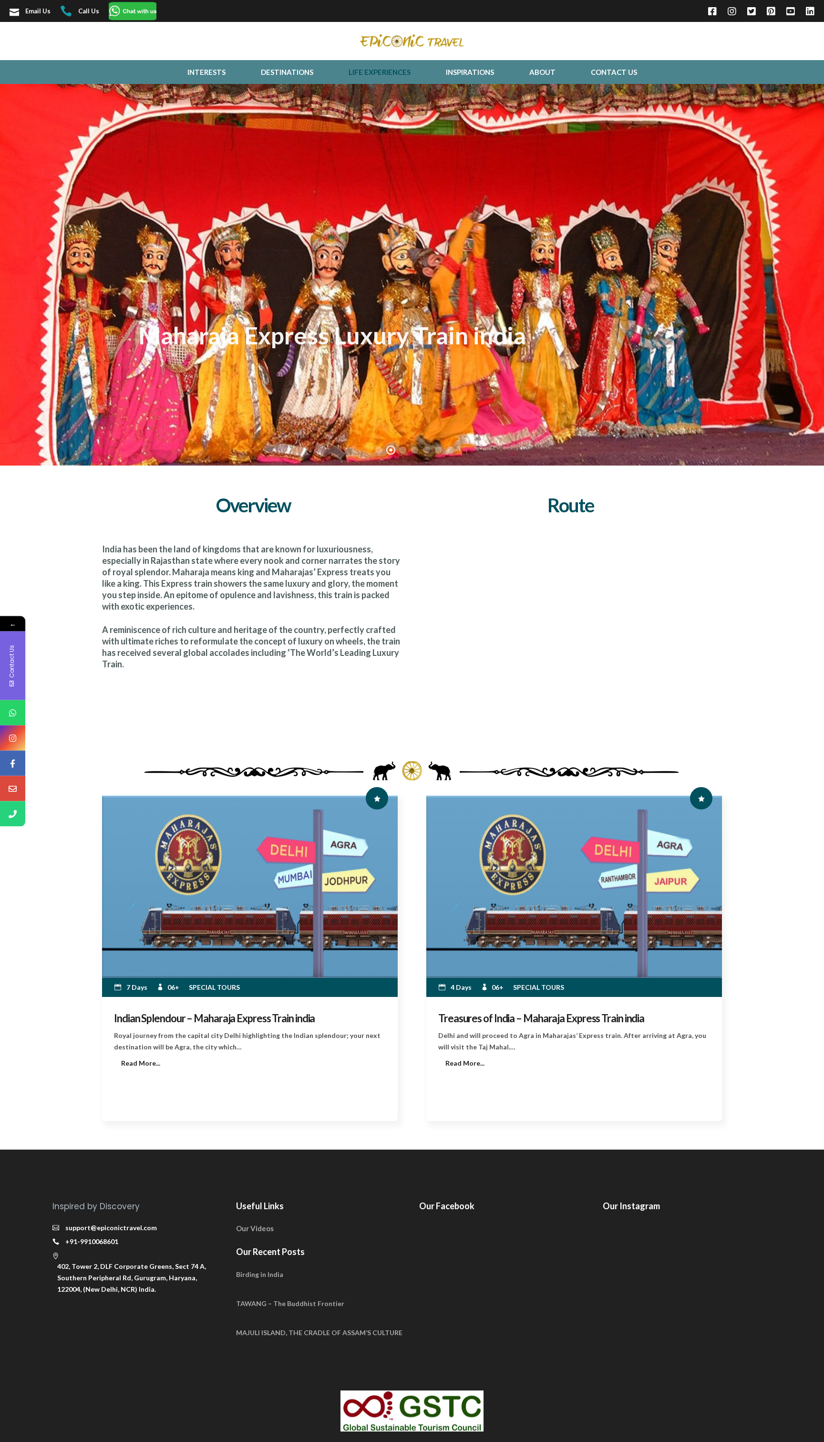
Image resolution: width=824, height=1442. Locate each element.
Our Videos (255, 1228)
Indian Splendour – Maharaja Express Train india (214, 1018)
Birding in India (259, 1274)
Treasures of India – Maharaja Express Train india (541, 1018)
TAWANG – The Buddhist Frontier (290, 1303)
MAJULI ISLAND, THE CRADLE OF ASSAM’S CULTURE (319, 1332)
